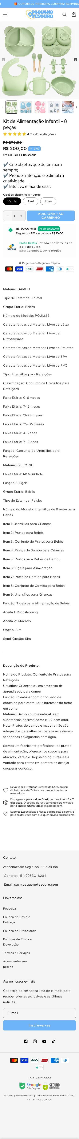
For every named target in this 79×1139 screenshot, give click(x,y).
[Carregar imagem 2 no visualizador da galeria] (26, 107)
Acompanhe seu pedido (15, 963)
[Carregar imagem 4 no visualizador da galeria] (54, 107)
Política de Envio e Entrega (16, 919)
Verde (12, 201)
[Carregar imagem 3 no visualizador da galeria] (40, 107)
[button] (5, 14)
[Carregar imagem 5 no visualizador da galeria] (68, 107)
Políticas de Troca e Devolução (17, 941)
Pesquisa (9, 908)
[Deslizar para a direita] (75, 59)
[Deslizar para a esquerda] (3, 59)
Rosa (48, 201)
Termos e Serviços (16, 953)
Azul (30, 201)
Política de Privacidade (20, 931)
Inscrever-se (40, 1025)
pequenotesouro (23, 1095)
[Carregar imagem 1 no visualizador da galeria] (11, 107)
